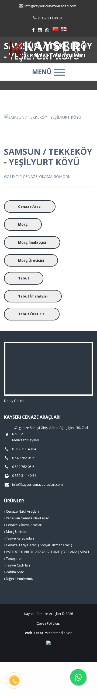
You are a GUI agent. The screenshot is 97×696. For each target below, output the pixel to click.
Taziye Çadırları (17, 565)
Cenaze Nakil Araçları (22, 511)
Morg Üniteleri (17, 531)
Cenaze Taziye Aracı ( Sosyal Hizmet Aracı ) (38, 545)
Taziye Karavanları (19, 538)
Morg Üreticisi (31, 260)
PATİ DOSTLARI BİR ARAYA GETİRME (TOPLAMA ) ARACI (47, 552)
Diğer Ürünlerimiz (19, 578)
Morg (23, 224)
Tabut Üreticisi (32, 314)
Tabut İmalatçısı (33, 296)
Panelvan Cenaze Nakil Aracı (27, 518)
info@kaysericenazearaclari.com (50, 6)
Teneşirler (13, 558)
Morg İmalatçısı (32, 242)
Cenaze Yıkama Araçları (23, 525)
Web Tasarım (36, 633)
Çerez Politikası (48, 623)
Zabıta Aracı (15, 572)
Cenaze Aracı (29, 206)
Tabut (23, 278)
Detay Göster (14, 400)
